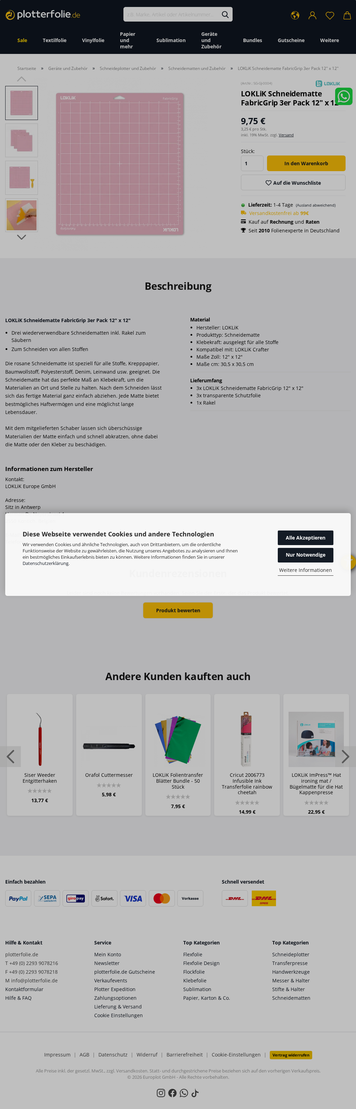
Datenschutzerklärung (45, 563)
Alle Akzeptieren (305, 537)
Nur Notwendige (305, 554)
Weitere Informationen (305, 570)
